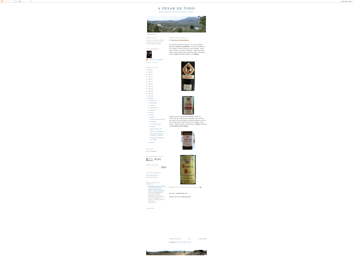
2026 (149, 69)
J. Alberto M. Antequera (155, 59)
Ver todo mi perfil (152, 62)
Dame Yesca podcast (152, 177)
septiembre (153, 107)
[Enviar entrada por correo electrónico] (200, 187)
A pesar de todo (176, 8)
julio (151, 112)
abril (151, 142)
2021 (149, 77)
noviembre (152, 103)
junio (151, 115)
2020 (149, 79)
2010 (149, 98)
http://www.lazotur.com (152, 175)
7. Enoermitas (153, 121)
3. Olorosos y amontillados (156, 131)
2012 (149, 93)
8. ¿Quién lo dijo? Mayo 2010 (157, 119)
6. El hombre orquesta (155, 124)
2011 (149, 96)
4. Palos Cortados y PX (155, 129)
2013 (149, 91)
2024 (149, 74)
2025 (149, 72)
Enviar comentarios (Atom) (184, 242)
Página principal (151, 34)
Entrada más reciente (175, 238)
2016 (149, 84)
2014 (149, 89)
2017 (149, 81)
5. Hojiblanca (152, 126)
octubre (152, 105)
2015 (149, 86)
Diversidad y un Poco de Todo (156, 186)
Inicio (189, 238)
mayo (151, 117)
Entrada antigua (202, 238)
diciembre (152, 100)
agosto (152, 110)
